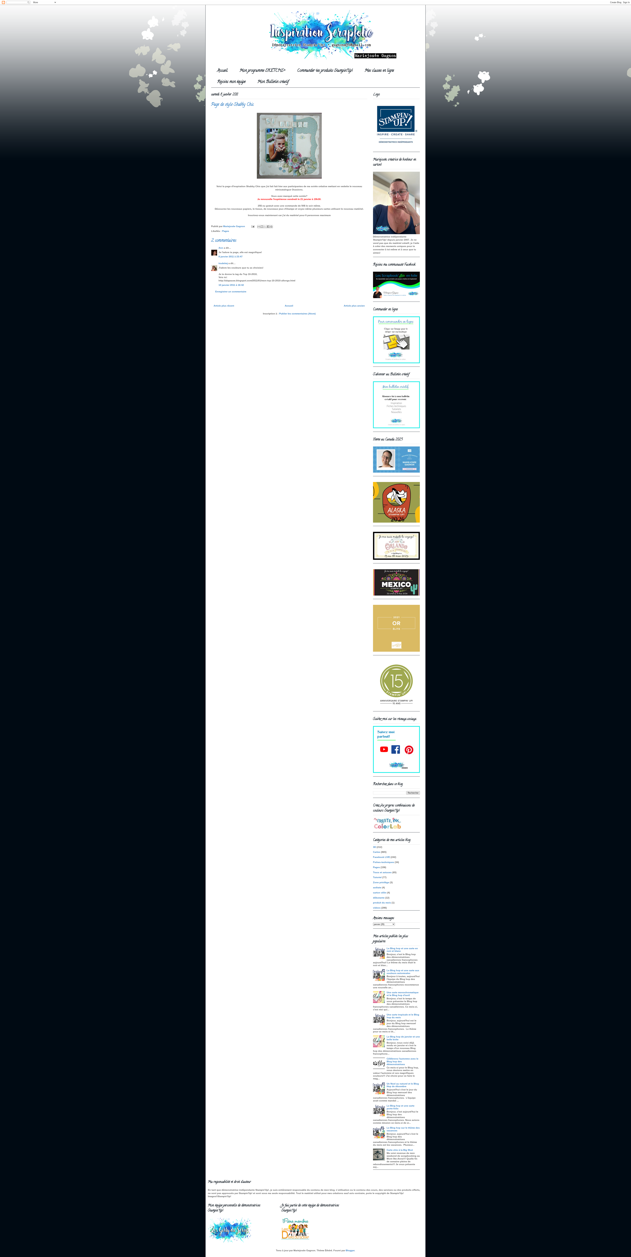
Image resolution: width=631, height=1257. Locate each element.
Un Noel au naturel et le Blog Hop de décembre (403, 1085)
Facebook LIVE (381, 857)
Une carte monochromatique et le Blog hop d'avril (403, 994)
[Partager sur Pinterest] (271, 226)
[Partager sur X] (265, 226)
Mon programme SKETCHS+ (262, 71)
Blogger (350, 1250)
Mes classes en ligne (379, 71)
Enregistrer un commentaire (230, 291)
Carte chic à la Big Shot (400, 1150)
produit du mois (382, 902)
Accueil (222, 71)
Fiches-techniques (383, 862)
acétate (377, 887)
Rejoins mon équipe (231, 82)
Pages (225, 231)
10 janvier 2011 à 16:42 (231, 285)
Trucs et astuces (382, 872)
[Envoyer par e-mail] (258, 226)
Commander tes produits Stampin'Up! (325, 71)
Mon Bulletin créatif (273, 82)
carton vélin (379, 892)
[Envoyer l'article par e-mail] (252, 226)
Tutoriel (377, 877)
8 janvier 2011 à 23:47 (231, 256)
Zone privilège (381, 882)
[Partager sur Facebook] (268, 226)
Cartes (376, 852)
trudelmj (223, 263)
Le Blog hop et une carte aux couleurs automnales (403, 971)
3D (374, 847)
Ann (221, 247)
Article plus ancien (354, 305)
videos (377, 907)
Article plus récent (224, 305)
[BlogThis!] (262, 226)
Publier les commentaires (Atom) (297, 313)
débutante (379, 897)
